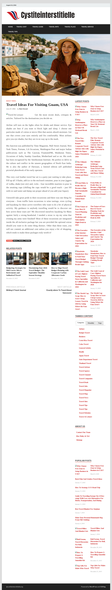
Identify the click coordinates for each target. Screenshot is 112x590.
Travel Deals (83, 382)
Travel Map (83, 394)
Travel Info (54, 27)
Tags (100, 323)
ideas (15, 240)
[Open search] (104, 26)
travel (21, 240)
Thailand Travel (85, 363)
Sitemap (79, 440)
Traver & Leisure (85, 417)
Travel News (83, 398)
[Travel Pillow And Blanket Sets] (82, 529)
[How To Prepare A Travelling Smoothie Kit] (82, 553)
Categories (80, 322)
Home (10, 27)
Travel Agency (84, 371)
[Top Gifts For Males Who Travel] (82, 566)
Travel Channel (85, 375)
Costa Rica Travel (85, 340)
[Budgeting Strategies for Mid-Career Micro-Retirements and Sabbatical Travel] (16, 259)
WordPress (93, 587)
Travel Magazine (85, 390)
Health (81, 352)
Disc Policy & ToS (83, 436)
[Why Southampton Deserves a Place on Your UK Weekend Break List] (82, 120)
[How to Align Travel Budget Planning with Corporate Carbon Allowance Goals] (61, 259)
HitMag (102, 587)
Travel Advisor (84, 367)
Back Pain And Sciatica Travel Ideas (88, 479)
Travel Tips (13, 32)
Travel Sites (83, 401)
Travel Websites (85, 413)
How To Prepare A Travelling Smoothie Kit (97, 554)
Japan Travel (84, 356)
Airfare (81, 329)
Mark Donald (23, 109)
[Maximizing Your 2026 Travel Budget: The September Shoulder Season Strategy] (39, 259)
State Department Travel (88, 359)
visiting (28, 240)
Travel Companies (86, 378)
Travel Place (70, 27)
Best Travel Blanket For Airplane (87, 509)
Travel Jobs (83, 386)
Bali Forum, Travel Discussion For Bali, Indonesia (97, 541)
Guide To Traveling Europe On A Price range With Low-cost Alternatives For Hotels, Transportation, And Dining (89, 498)
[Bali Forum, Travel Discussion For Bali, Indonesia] (82, 539)
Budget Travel (11, 101)
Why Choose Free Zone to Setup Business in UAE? (97, 108)
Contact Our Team (83, 432)
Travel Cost (21, 27)
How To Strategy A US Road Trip (87, 487)
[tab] (81, 322)
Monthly (91, 323)
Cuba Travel (83, 344)
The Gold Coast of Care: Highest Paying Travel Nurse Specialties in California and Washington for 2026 (98, 278)
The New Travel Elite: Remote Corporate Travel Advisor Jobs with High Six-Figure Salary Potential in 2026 (97, 145)
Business (82, 336)
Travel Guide (37, 27)
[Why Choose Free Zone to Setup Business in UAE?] (82, 107)
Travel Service (87, 27)
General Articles (85, 348)
